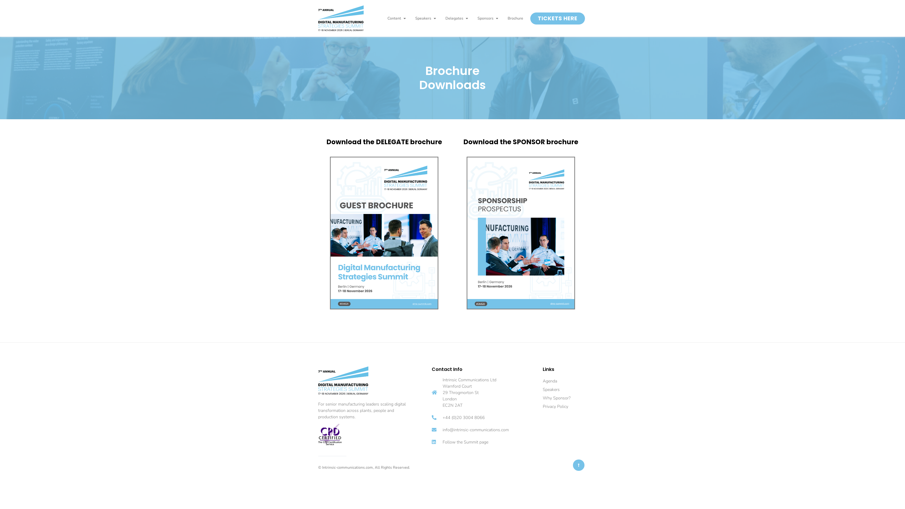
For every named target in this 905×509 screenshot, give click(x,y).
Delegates (454, 18)
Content (394, 18)
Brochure (515, 18)
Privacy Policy (555, 406)
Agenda (550, 381)
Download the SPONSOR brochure (520, 142)
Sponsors (485, 18)
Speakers (423, 18)
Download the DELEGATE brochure (384, 142)
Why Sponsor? (557, 398)
